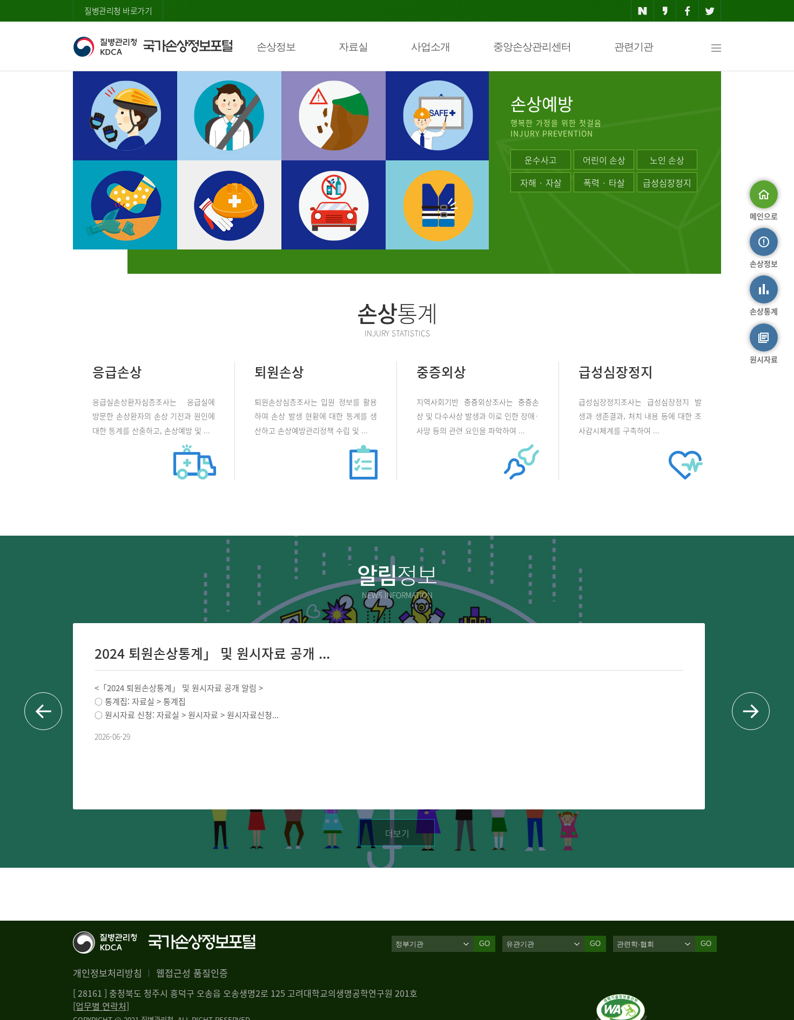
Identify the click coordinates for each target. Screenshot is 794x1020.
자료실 (353, 46)
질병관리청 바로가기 (118, 11)
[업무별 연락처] (101, 1005)
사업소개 (430, 46)
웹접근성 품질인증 (192, 973)
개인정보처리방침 (107, 973)
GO (484, 944)
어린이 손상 (604, 159)
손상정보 (276, 46)
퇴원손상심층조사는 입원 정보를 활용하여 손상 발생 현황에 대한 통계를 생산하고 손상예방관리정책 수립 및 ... (315, 415)
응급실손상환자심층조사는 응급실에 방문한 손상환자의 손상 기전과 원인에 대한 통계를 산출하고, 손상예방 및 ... (153, 415)
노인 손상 (667, 159)
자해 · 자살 (541, 182)
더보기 (397, 833)
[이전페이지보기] (43, 711)
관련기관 (633, 46)
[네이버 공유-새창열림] (642, 11)
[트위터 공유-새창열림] (710, 11)
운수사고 (540, 159)
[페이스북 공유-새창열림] (687, 11)
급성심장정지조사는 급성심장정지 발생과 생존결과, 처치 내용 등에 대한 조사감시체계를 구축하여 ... (640, 415)
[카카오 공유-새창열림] (665, 11)
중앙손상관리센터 (532, 46)
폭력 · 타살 (604, 182)
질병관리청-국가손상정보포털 (152, 46)
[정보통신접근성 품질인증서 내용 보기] (621, 1000)
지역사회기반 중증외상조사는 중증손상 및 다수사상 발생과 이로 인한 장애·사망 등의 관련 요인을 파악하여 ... (477, 415)
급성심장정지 (667, 182)
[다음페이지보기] (751, 711)
